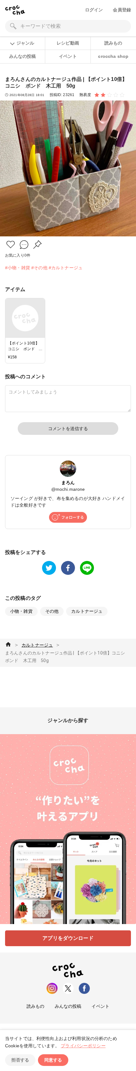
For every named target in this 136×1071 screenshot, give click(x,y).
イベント (68, 56)
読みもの (113, 43)
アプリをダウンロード (68, 938)
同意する (53, 1059)
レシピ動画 (68, 43)
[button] (10, 244)
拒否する (20, 1059)
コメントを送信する (68, 428)
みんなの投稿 (22, 56)
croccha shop (113, 56)
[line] (87, 568)
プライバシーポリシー (83, 1045)
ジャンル (25, 43)
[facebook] (68, 568)
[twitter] (49, 568)
